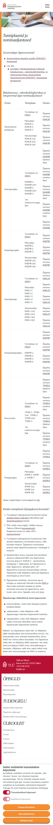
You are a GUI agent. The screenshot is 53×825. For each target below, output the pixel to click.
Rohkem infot (26, 820)
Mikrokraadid (8, 690)
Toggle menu (47, 6)
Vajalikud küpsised (20, 799)
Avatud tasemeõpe (11, 685)
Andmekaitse (8, 748)
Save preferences (26, 814)
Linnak (6, 734)
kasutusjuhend (13, 534)
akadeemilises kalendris (18, 518)
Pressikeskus (8, 730)
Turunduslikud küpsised (23, 792)
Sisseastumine (9, 694)
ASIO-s (45, 583)
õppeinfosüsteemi (15, 521)
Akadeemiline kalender (13, 708)
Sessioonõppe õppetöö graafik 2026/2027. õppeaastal (26, 60)
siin (38, 500)
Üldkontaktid (8, 743)
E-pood (6, 739)
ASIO (27, 115)
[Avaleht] (20, 5)
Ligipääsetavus (9, 752)
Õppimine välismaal (11, 712)
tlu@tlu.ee (20, 669)
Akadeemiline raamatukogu (15, 716)
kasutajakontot (28, 528)
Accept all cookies (26, 807)
